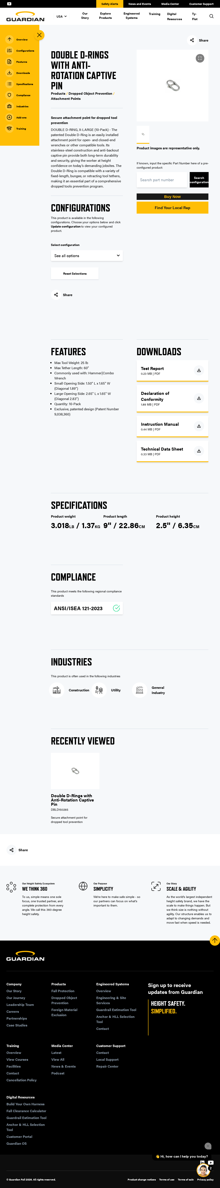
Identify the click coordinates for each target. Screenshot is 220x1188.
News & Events (63, 1066)
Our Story (85, 15)
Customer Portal (19, 1136)
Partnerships (16, 1018)
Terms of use (166, 1179)
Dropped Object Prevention (64, 1000)
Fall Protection (62, 990)
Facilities (13, 1066)
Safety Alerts (109, 4)
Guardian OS (16, 1143)
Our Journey (15, 997)
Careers (12, 1011)
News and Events (139, 4)
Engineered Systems (132, 15)
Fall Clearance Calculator (26, 1110)
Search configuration (199, 179)
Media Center (170, 4)
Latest (56, 1052)
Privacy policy (205, 1179)
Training (154, 14)
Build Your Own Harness (25, 1103)
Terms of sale (186, 1179)
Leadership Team (20, 1004)
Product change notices (142, 1179)
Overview (103, 990)
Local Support (107, 1059)
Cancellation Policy (21, 1079)
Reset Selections (75, 273)
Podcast (57, 1073)
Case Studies (16, 1025)
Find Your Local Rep (172, 207)
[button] (173, 196)
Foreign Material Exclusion (64, 1012)
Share (203, 40)
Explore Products (105, 15)
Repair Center (107, 1066)
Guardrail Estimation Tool (116, 1009)
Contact (102, 1028)
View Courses (17, 1059)
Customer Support (201, 4)
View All (57, 1059)
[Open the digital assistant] (203, 1170)
